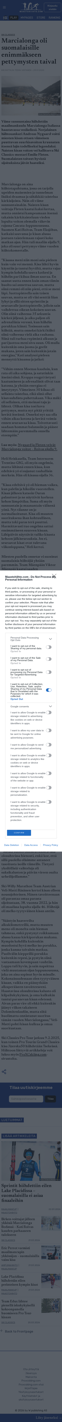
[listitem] (31, 638)
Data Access (31, 845)
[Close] (55, 577)
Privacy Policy (50, 845)
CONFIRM (19, 833)
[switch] (48, 647)
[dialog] (31, 711)
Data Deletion (11, 845)
